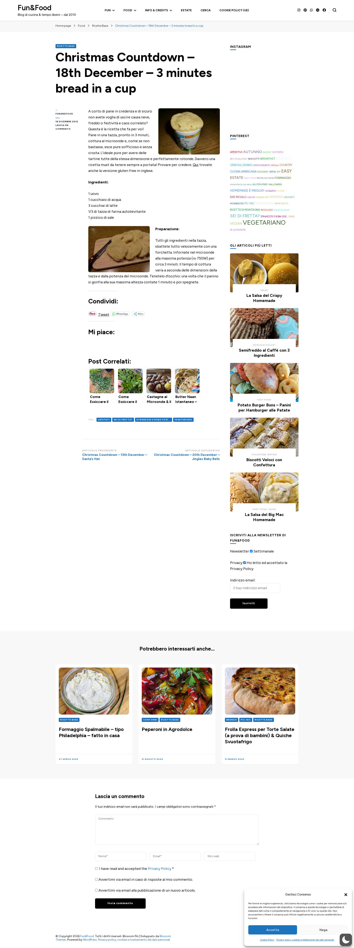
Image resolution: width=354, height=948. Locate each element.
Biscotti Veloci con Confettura (264, 462)
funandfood (64, 113)
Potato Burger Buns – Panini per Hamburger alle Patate (264, 408)
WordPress (90, 939)
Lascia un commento (69, 127)
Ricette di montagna (245, 209)
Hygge (280, 191)
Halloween (275, 184)
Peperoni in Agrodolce (167, 729)
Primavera (264, 203)
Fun (108, 10)
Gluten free (260, 184)
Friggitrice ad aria (241, 184)
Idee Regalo (238, 197)
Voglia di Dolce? (264, 345)
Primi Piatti (281, 203)
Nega (323, 930)
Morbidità (237, 203)
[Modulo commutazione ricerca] (334, 10)
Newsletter (239, 551)
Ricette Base (66, 46)
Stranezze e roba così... (153, 419)
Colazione (259, 454)
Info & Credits (156, 10)
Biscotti (254, 158)
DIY (278, 171)
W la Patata (237, 229)
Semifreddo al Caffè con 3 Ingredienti (264, 353)
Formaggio (283, 178)
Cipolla (274, 165)
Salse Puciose (281, 210)
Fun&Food (34, 7)
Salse (264, 290)
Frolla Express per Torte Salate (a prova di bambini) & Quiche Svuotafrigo (259, 735)
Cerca (206, 10)
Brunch (284, 158)
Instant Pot (262, 197)
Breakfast (267, 158)
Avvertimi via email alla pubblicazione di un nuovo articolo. (147, 890)
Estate (186, 10)
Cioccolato (261, 165)
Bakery (267, 152)
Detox (272, 171)
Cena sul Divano (241, 165)
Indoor (251, 197)
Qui (196, 164)
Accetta (272, 930)
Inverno (276, 197)
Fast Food (250, 178)
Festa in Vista (265, 178)
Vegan (236, 223)
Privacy (236, 562)
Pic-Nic (249, 203)
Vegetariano (183, 419)
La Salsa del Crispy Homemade (264, 298)
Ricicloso (267, 209)
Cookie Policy (267, 939)
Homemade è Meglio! (247, 190)
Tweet (103, 313)
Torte (291, 216)
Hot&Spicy (270, 191)
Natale (272, 454)
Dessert (263, 171)
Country (285, 165)
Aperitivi (236, 152)
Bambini (277, 152)
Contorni (150, 719)
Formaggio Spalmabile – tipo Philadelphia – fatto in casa (91, 732)
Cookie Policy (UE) (234, 10)
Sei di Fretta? (123, 419)
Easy (286, 171)
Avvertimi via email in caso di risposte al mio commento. (146, 879)
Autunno (252, 152)
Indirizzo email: (242, 580)
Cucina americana (243, 171)
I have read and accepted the (136, 868)
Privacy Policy (160, 868)
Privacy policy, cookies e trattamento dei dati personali (305, 939)
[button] (346, 895)
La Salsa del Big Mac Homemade (264, 517)
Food (128, 10)
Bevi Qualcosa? (238, 159)
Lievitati (104, 419)
